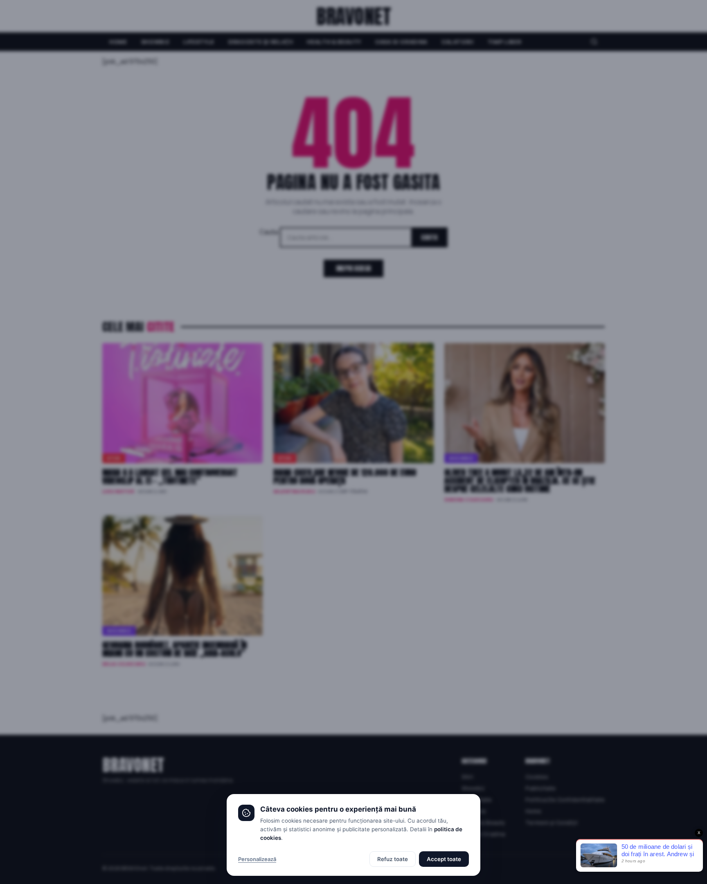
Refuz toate (392, 859)
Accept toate (444, 859)
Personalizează (257, 859)
